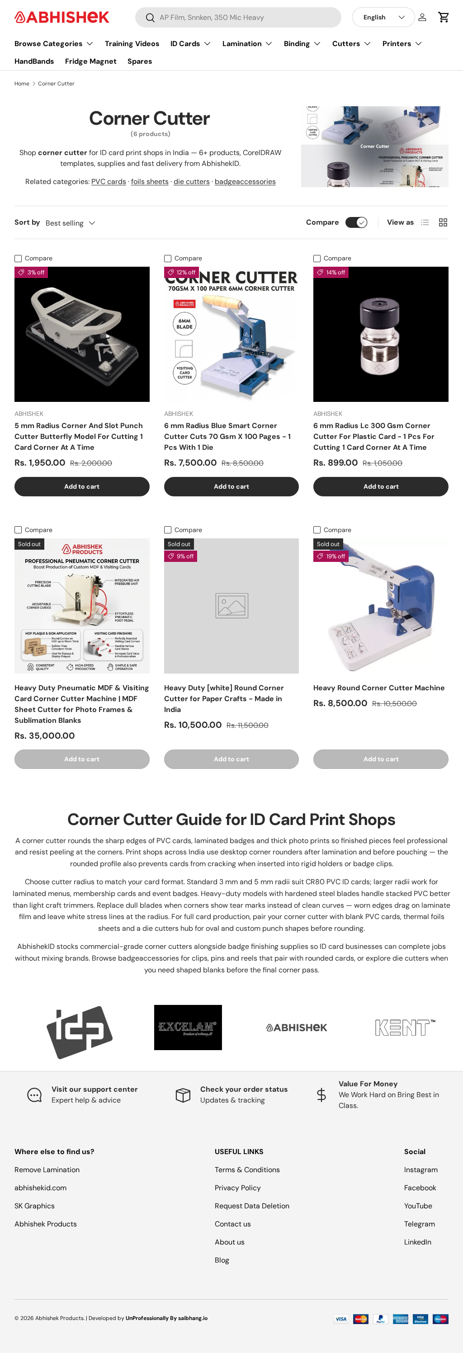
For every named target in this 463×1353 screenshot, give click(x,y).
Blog (222, 1260)
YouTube (418, 1206)
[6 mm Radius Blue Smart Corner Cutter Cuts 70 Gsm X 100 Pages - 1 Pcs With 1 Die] (231, 334)
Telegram (419, 1224)
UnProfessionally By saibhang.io (167, 1318)
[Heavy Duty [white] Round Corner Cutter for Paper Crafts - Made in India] (231, 606)
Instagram (421, 1169)
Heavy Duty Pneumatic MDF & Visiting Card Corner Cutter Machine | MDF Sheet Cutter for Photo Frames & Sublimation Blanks (81, 704)
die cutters (192, 181)
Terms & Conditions (247, 1169)
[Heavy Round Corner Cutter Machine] (381, 606)
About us (230, 1242)
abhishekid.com (40, 1188)
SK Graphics (34, 1206)
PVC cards (108, 181)
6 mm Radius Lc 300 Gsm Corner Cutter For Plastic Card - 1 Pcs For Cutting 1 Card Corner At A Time (374, 436)
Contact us (233, 1224)
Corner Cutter (56, 83)
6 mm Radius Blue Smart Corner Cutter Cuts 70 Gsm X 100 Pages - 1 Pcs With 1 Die (227, 436)
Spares (140, 61)
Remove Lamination (47, 1169)
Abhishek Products (45, 1224)
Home (21, 83)
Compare (322, 222)
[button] (444, 17)
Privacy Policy (238, 1188)
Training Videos (132, 43)
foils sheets (150, 181)
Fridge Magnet (91, 61)
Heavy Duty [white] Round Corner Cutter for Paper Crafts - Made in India (224, 698)
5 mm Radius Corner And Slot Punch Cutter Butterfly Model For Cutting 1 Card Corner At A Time (78, 436)
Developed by (106, 1318)
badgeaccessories (245, 181)
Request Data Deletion (252, 1206)
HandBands (34, 61)
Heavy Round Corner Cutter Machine (379, 688)
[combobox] (238, 17)
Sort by (27, 222)
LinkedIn (417, 1242)
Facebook (420, 1188)
